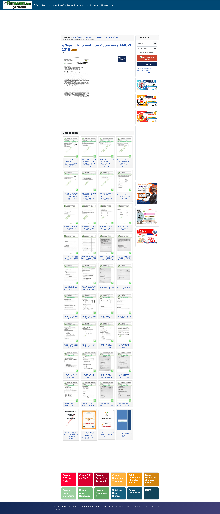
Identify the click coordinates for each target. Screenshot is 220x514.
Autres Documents (134, 491)
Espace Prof (62, 5)
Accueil (38, 5)
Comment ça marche (86, 506)
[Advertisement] (110, 22)
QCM (101, 5)
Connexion (147, 64)
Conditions (97, 506)
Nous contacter (73, 506)
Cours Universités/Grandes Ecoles (151, 479)
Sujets (44, 5)
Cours (49, 5)
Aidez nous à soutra (117, 506)
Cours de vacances (92, 5)
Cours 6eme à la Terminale (118, 478)
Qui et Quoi (106, 506)
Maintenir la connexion (146, 53)
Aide (127, 506)
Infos (111, 5)
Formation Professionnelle (75, 5)
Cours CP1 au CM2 (85, 477)
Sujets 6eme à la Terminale (101, 478)
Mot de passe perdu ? (144, 69)
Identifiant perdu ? (143, 71)
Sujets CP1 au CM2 (67, 478)
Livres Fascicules (101, 493)
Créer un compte (142, 73)
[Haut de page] (217, 511)
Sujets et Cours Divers (117, 493)
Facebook (57, 509)
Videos (106, 5)
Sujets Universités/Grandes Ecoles (134, 479)
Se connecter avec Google (148, 58)
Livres (55, 5)
